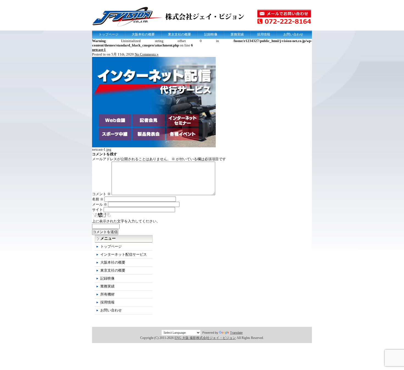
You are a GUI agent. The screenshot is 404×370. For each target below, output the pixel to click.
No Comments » (147, 54)
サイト (97, 210)
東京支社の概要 (179, 34)
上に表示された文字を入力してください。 (126, 221)
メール (99, 204)
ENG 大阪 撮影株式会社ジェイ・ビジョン (205, 338)
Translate (236, 332)
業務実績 (237, 34)
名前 (98, 199)
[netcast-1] (154, 146)
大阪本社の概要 (143, 34)
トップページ (108, 34)
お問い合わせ (293, 34)
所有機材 (107, 294)
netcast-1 (99, 50)
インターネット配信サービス (123, 254)
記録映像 (210, 34)
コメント (101, 194)
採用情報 (263, 34)
